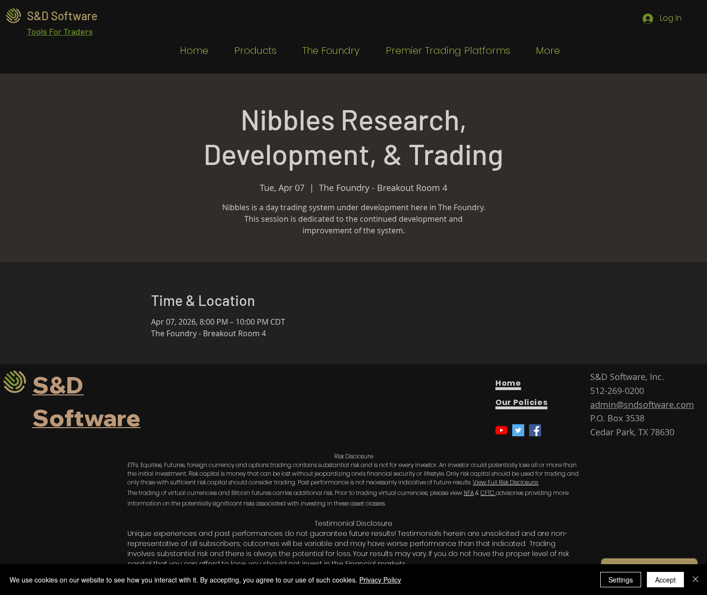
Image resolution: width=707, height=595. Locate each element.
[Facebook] (535, 430)
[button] (249, 50)
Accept (665, 579)
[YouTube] (501, 430)
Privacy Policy (380, 579)
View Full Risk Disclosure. (506, 482)
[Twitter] (518, 430)
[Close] (695, 579)
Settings (620, 579)
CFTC (488, 493)
